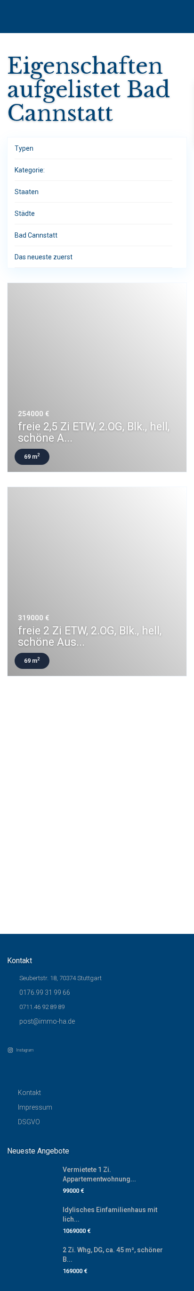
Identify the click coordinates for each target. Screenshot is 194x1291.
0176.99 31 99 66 (44, 992)
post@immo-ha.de (47, 1021)
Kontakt (29, 1092)
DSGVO (29, 1122)
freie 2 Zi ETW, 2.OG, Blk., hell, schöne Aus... (90, 636)
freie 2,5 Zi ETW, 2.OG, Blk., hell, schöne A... (94, 432)
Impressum (35, 1107)
